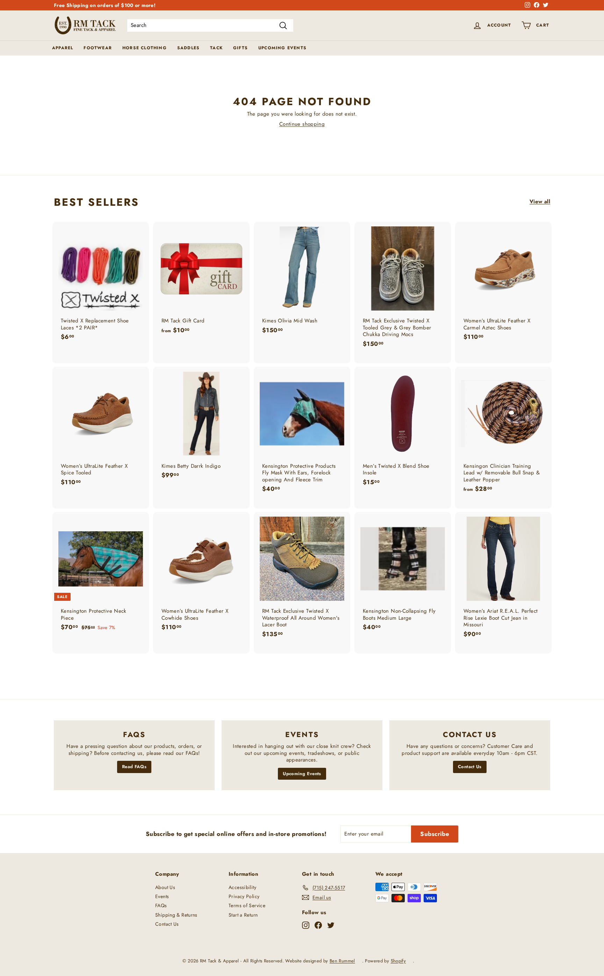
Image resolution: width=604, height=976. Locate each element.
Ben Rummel (342, 960)
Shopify (398, 960)
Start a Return (243, 914)
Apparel (62, 48)
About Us (165, 887)
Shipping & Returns (176, 914)
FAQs (161, 905)
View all (540, 201)
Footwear (98, 48)
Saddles (188, 48)
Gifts (240, 48)
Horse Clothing (144, 48)
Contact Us (470, 766)
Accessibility (242, 887)
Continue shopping (302, 124)
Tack (216, 48)
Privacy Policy (244, 896)
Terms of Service (247, 905)
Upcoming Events (282, 48)
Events (162, 896)
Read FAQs (134, 766)
